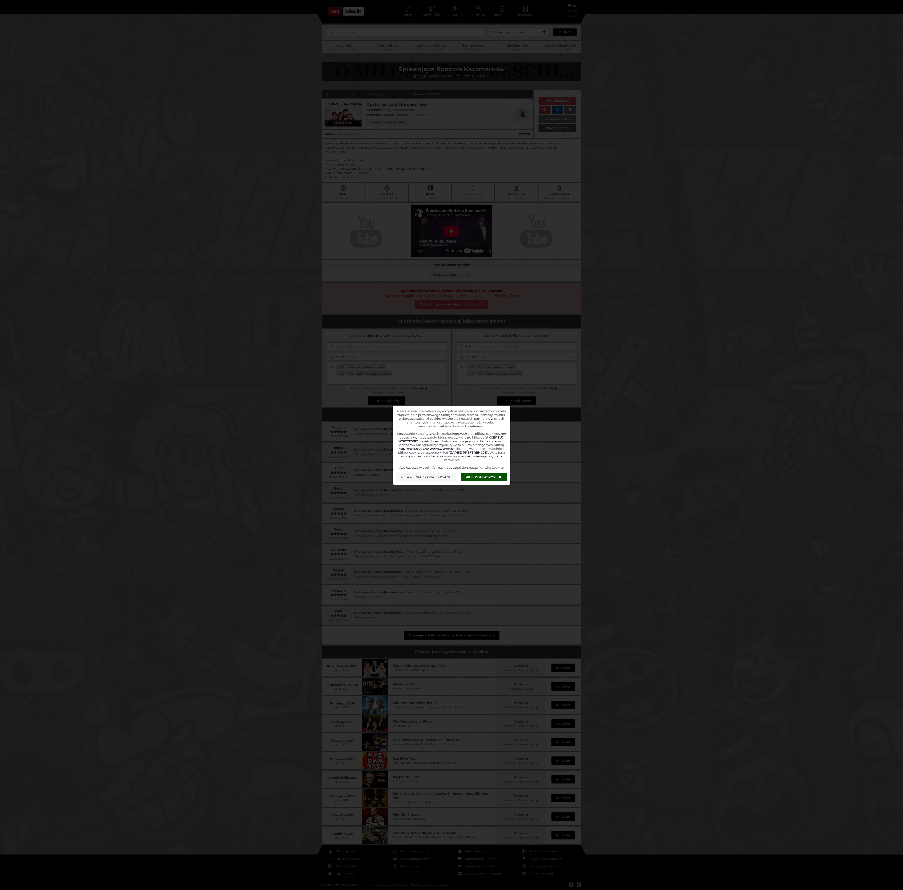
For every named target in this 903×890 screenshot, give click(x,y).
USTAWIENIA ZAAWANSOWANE (426, 477)
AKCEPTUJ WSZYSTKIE (484, 477)
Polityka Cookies (491, 467)
